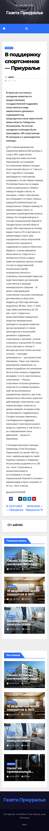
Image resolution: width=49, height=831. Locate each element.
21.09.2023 (14, 746)
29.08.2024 (14, 683)
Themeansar (24, 818)
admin (11, 77)
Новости (9, 48)
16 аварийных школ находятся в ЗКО (23, 592)
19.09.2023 (14, 777)
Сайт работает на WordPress (15, 814)
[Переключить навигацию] (27, 28)
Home (24, 825)
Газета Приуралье (24, 12)
